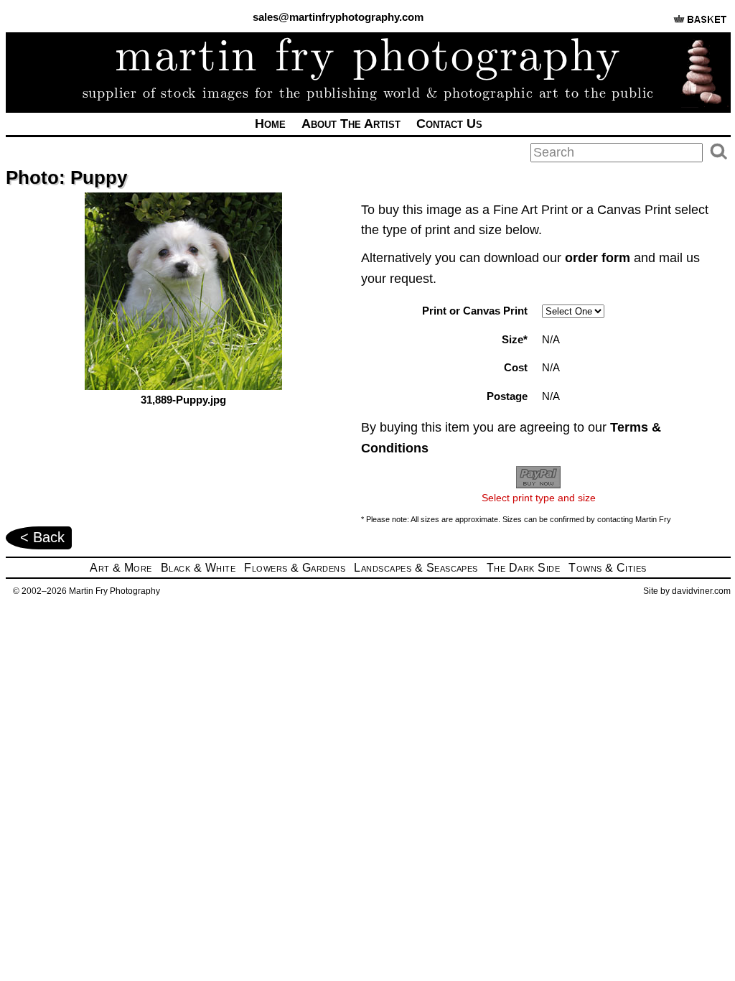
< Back (42, 537)
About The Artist (351, 123)
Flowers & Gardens (294, 568)
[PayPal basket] (700, 25)
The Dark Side (523, 568)
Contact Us (449, 123)
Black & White (198, 568)
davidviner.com (701, 591)
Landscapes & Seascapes (416, 568)
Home (270, 123)
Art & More (121, 568)
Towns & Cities (607, 568)
